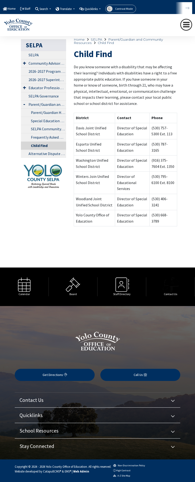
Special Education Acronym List (48, 120)
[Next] (184, 8)
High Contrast (123, 470)
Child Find (106, 43)
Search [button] (44, 9)
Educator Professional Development (47, 87)
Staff (27, 9)
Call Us (139, 375)
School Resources (39, 430)
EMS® (68, 471)
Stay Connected (37, 446)
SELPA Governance (44, 96)
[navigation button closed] (186, 25)
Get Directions (53, 375)
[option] (24, 287)
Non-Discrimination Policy (131, 465)
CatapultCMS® (52, 471)
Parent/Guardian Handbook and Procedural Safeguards (48, 112)
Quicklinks (31, 415)
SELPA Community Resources (48, 129)
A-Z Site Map (123, 475)
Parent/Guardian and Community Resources (118, 41)
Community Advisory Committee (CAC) (47, 63)
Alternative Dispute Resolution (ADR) (47, 153)
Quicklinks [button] (91, 9)
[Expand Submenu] (24, 63)
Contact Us (32, 400)
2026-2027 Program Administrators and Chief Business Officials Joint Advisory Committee (47, 71)
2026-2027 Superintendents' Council (47, 79)
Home (11, 9)
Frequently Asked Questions (48, 137)
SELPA (96, 39)
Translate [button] (66, 9)
